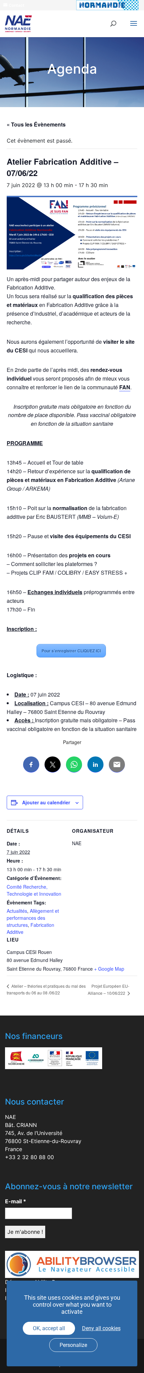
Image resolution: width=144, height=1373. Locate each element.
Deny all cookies (101, 1328)
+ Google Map (109, 968)
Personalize (73, 1345)
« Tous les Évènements (36, 124)
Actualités (17, 910)
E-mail (15, 1201)
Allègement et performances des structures (33, 917)
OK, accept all (49, 1328)
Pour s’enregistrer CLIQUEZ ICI (71, 651)
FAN (124, 387)
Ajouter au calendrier (46, 802)
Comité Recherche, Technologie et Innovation (34, 890)
